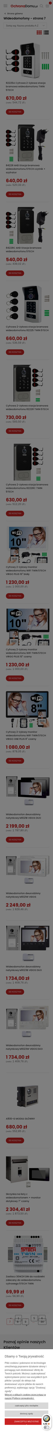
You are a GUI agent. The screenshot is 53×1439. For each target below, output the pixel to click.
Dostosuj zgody (26, 1413)
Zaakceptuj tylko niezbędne (26, 1406)
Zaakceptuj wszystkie (26, 1421)
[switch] (46, 1427)
